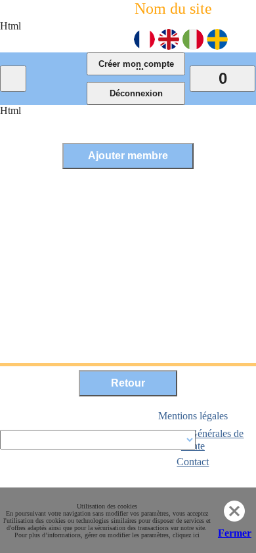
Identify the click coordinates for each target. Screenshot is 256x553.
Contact (193, 461)
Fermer (234, 533)
